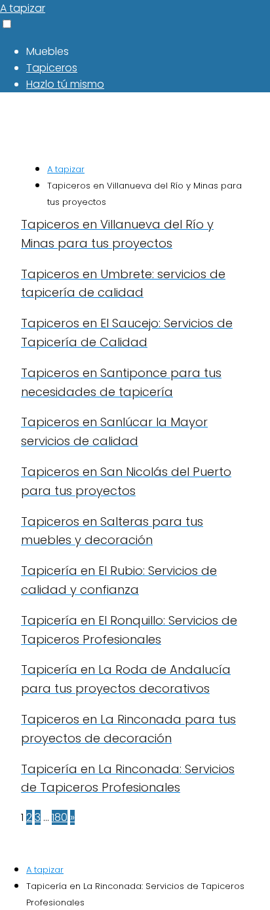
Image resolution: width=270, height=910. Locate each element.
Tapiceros (51, 67)
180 (60, 817)
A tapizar (22, 8)
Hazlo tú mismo (65, 84)
